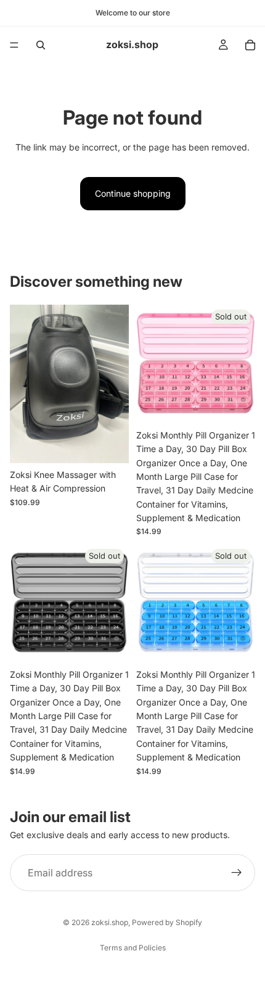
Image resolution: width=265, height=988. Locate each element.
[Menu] (14, 45)
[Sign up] (237, 873)
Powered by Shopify (167, 922)
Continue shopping (133, 193)
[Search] (40, 45)
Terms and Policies (133, 947)
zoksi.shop (109, 922)
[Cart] (250, 45)
